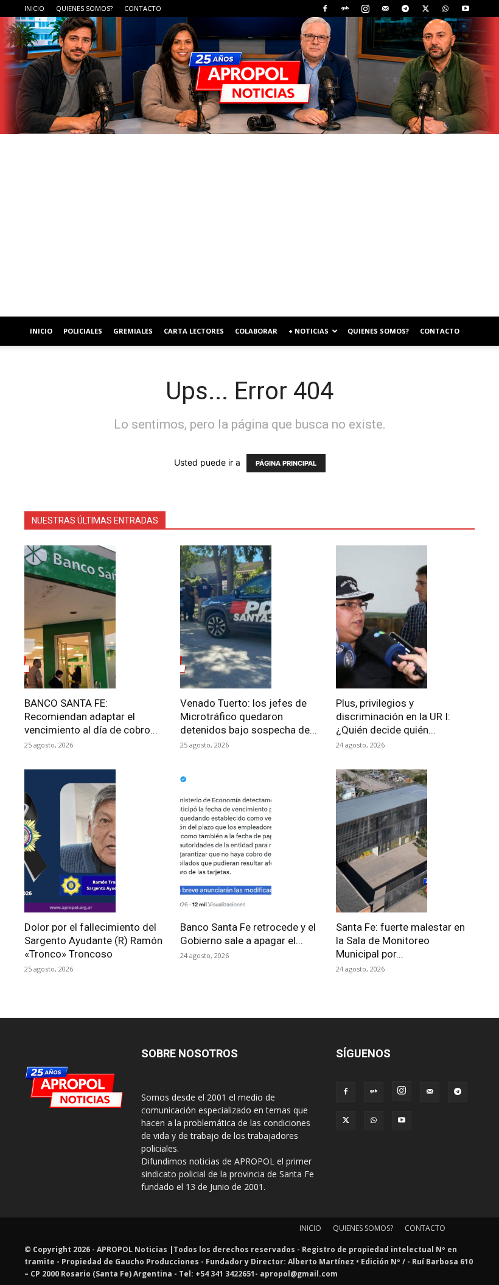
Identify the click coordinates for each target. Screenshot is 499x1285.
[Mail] (385, 8)
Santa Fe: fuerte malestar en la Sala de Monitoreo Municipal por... (400, 940)
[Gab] (345, 8)
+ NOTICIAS (308, 330)
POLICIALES (82, 330)
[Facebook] (325, 8)
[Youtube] (465, 8)
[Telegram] (405, 8)
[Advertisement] (249, 225)
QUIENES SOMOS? (84, 8)
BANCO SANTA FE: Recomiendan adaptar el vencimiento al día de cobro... (91, 716)
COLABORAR (256, 330)
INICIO (34, 8)
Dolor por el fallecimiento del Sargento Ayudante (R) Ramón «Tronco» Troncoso (93, 940)
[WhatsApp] (445, 8)
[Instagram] (365, 8)
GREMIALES (133, 330)
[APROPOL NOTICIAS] (249, 75)
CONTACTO (142, 8)
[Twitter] (425, 8)
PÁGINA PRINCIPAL (286, 463)
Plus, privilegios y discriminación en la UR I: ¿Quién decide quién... (393, 716)
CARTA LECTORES (194, 330)
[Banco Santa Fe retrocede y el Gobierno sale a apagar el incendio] (249, 840)
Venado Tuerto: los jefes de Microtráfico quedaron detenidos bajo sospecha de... (248, 716)
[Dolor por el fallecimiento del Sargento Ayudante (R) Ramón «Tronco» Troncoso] (93, 840)
